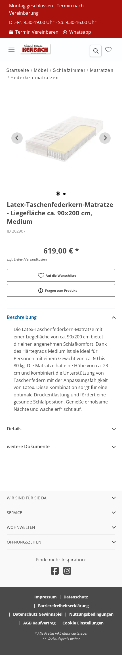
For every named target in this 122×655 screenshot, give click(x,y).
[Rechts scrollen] (105, 138)
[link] (33, 32)
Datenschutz (76, 597)
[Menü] (11, 49)
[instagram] (67, 570)
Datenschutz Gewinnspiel (37, 614)
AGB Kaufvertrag (39, 623)
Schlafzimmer (69, 70)
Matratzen (102, 70)
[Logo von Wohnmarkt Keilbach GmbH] (37, 49)
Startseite (18, 70)
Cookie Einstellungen (83, 623)
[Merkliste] (108, 49)
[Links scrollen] (17, 138)
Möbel (41, 70)
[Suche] (95, 51)
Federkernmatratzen (34, 77)
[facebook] (55, 570)
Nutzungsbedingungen (91, 614)
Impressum (45, 597)
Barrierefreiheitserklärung (63, 605)
